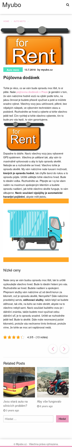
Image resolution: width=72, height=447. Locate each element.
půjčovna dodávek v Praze (32, 92)
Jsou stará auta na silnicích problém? (15, 403)
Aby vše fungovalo (49, 401)
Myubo (11, 4)
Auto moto (13, 70)
